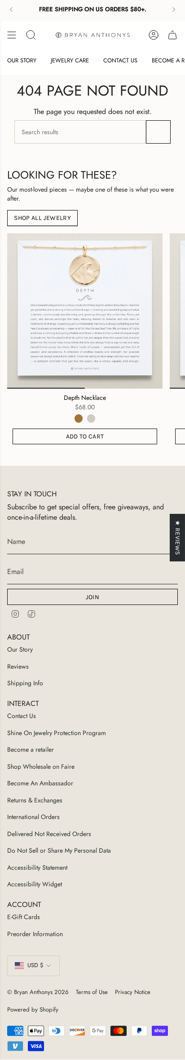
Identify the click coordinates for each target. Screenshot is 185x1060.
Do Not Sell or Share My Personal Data (59, 850)
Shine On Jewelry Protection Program (56, 732)
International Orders (33, 816)
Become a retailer (30, 749)
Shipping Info (25, 683)
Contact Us (21, 715)
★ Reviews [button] (177, 537)
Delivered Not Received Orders (49, 833)
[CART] (172, 35)
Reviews (18, 666)
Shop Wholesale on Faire (41, 766)
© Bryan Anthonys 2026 (38, 992)
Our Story (20, 649)
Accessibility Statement (37, 867)
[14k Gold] (79, 418)
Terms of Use (92, 992)
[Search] (158, 132)
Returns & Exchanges (34, 800)
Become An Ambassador (40, 783)
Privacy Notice (132, 992)
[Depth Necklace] (85, 311)
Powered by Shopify (32, 1009)
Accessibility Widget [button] (34, 884)
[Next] (174, 9)
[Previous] (11, 9)
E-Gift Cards (23, 916)
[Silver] (91, 418)
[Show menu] (12, 35)
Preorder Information (35, 933)
